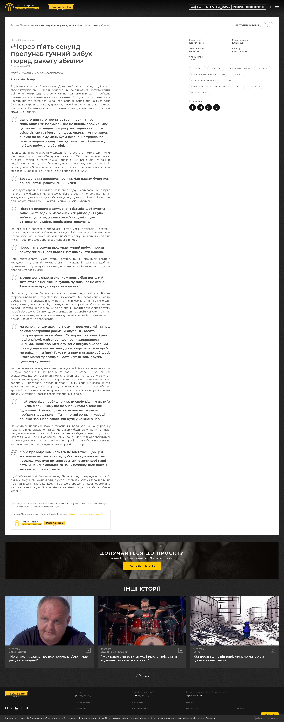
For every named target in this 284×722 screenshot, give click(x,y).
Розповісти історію (142, 566)
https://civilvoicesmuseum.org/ (85, 514)
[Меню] (277, 7)
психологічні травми (239, 68)
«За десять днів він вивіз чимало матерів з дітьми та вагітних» (228, 658)
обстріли (262, 68)
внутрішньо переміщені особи (208, 86)
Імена (190, 702)
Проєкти (192, 708)
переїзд (215, 68)
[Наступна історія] (270, 25)
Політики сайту (270, 714)
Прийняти (259, 718)
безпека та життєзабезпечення (208, 74)
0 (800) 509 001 (194, 695)
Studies (239, 708)
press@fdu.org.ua (84, 695)
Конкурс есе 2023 (200, 92)
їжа (237, 86)
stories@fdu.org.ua (142, 695)
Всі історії (144, 676)
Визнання (138, 702)
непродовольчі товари (204, 80)
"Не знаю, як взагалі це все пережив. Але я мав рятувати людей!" (48, 658)
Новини (80, 708)
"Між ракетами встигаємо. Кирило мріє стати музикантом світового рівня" (139, 658)
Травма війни (141, 708)
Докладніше (273, 718)
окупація (255, 86)
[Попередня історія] (263, 25)
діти (197, 68)
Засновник (82, 702)
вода (237, 74)
